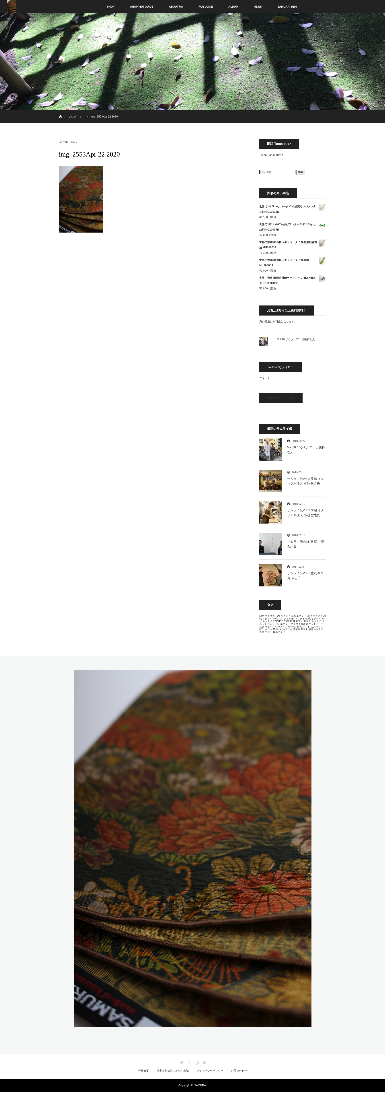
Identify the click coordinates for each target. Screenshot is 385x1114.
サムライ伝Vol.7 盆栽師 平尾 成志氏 (305, 575)
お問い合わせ (239, 1070)
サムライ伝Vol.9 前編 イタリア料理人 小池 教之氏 (305, 512)
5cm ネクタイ (266, 616)
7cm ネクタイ (282, 616)
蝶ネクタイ (279, 632)
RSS (204, 1061)
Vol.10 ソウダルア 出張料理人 (296, 339)
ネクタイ (285, 624)
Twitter (181, 1061)
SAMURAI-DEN (287, 6)
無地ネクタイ (316, 629)
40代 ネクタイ (281, 618)
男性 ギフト (265, 632)
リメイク (283, 626)
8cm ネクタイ (298, 616)
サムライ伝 (273, 624)
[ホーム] (60, 111)
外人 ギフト (303, 626)
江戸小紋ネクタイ (283, 629)
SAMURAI (289, 621)
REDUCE (278, 621)
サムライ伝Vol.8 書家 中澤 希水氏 (305, 544)
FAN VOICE (206, 6)
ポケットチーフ (314, 624)
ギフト (299, 621)
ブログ (72, 116)
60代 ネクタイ (313, 618)
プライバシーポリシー (210, 1070)
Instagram (196, 1061)
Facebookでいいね (281, 398)
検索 (300, 172)
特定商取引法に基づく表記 (173, 1070)
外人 (293, 626)
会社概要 (143, 1070)
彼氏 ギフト (265, 629)
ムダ (261, 626)
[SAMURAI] (192, 1024)
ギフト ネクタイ (312, 621)
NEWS (258, 6)
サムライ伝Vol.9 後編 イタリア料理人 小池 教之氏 (305, 481)
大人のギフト (318, 626)
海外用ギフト (300, 629)
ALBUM (233, 6)
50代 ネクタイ (297, 618)
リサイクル (271, 626)
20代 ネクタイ (314, 616)
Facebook (188, 1061)
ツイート (264, 378)
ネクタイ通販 (298, 624)
